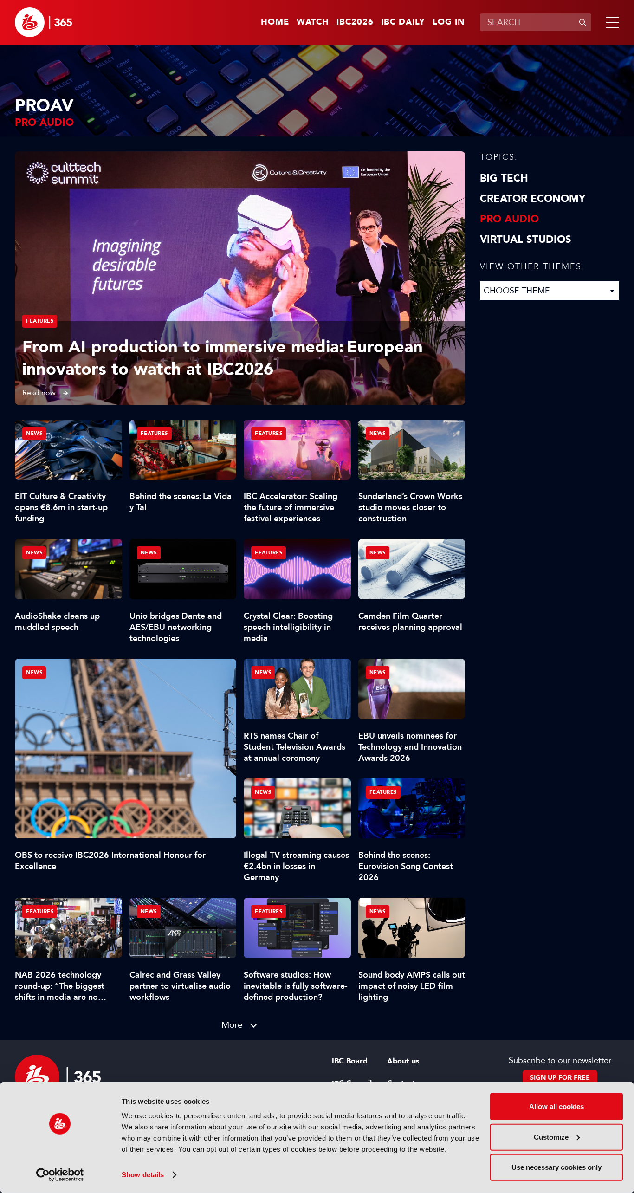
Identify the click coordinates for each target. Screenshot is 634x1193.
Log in (449, 22)
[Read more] (240, 278)
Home (275, 22)
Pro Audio (509, 219)
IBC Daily (403, 22)
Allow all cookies (556, 1106)
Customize (551, 1137)
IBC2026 (355, 22)
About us (403, 1061)
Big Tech (504, 178)
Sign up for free (560, 1077)
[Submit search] (582, 22)
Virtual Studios (525, 239)
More (232, 1025)
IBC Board (350, 1061)
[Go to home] (43, 22)
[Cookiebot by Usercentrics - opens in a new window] (60, 1175)
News (34, 672)
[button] (610, 22)
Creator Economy (532, 199)
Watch (313, 22)
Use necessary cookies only (556, 1167)
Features (39, 321)
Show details (143, 1175)
